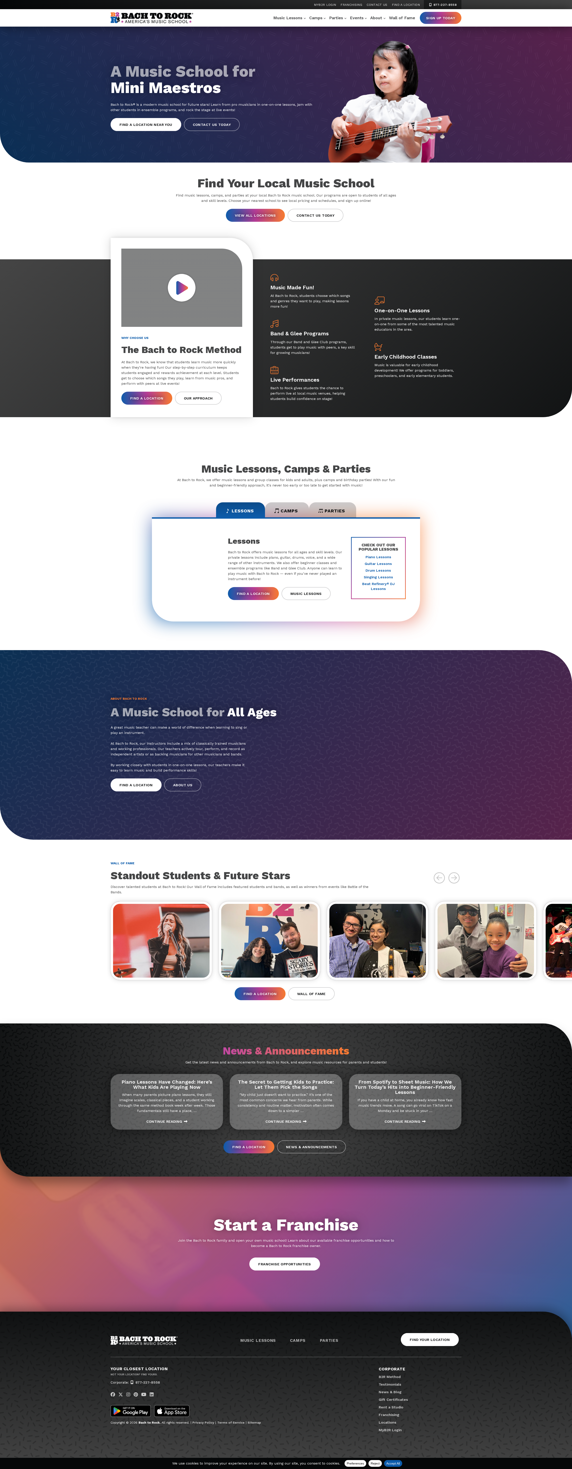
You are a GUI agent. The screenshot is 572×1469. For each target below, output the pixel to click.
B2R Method (390, 1377)
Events (357, 17)
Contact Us (377, 4)
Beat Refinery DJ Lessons (378, 586)
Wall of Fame (402, 17)
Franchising (351, 4)
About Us (182, 785)
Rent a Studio (391, 1407)
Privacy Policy (203, 1422)
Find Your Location (430, 1340)
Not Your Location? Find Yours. (134, 1374)
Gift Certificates (393, 1399)
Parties (336, 17)
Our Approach (198, 398)
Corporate (392, 1369)
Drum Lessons (378, 570)
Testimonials (390, 1384)
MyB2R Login (325, 4)
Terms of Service (231, 1422)
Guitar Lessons (378, 564)
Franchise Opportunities (284, 1264)
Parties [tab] (335, 511)
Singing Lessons (378, 577)
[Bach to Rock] (152, 18)
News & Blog (390, 1392)
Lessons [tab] (243, 511)
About (376, 17)
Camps (315, 17)
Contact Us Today (212, 125)
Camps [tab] (289, 511)
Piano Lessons (378, 557)
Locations (387, 1422)
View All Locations (255, 215)
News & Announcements (311, 1147)
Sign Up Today (440, 18)
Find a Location (406, 4)
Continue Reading (164, 1121)
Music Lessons (287, 17)
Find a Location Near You (146, 125)
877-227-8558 (444, 4)
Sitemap (254, 1422)
